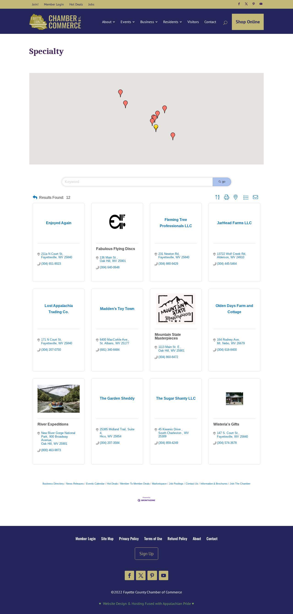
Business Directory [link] (53, 483)
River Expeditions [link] (53, 424)
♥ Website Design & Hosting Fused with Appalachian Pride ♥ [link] (146, 603)
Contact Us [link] (192, 483)
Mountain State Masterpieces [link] (168, 336)
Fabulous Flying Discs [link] (115, 249)
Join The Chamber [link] (240, 483)
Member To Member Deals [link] (135, 483)
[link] (35, 4)
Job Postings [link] (176, 483)
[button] (239, 4)
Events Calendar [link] (95, 483)
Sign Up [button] (146, 553)
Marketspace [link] (159, 483)
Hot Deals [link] (112, 483)
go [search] (223, 181)
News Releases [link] (75, 483)
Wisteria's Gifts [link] (226, 424)
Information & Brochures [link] (214, 483)
